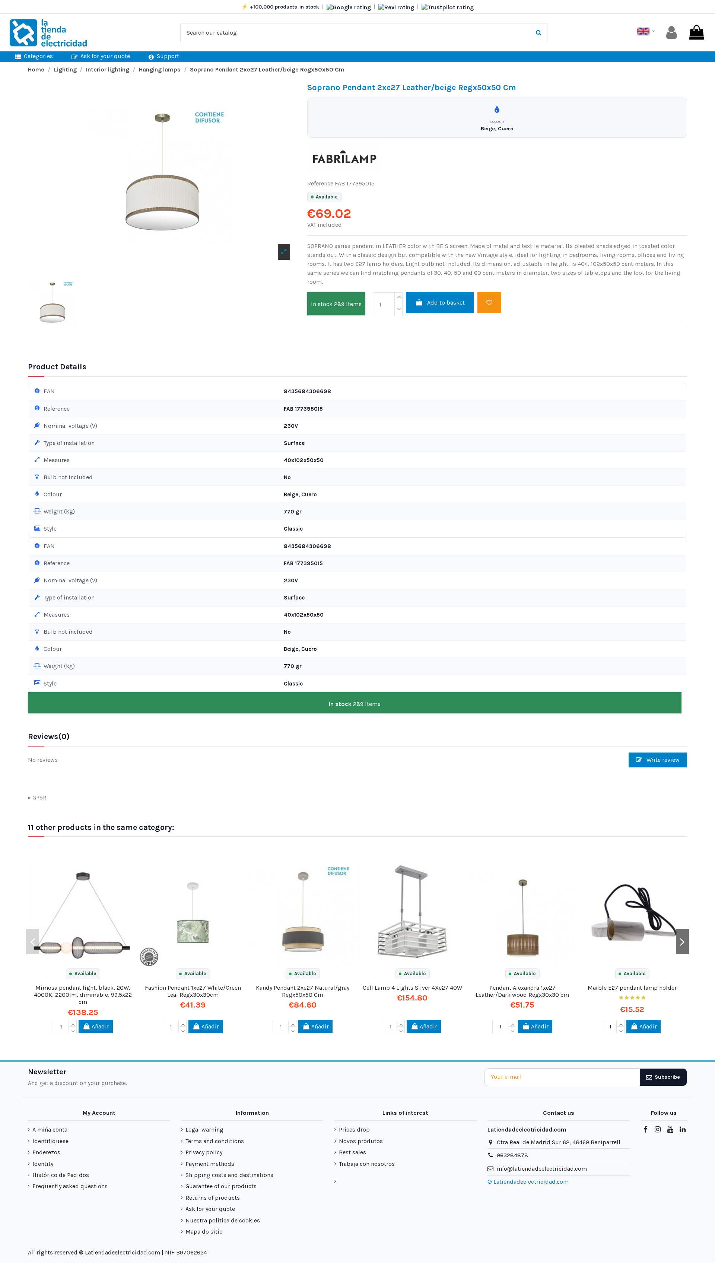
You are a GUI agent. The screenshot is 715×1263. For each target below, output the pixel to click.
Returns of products (212, 1197)
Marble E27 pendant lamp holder (632, 987)
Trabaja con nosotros (367, 1163)
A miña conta (49, 1129)
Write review (662, 759)
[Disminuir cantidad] (398, 310)
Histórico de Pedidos (60, 1174)
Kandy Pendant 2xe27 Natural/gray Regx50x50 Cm (302, 991)
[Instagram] (657, 1130)
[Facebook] (645, 1130)
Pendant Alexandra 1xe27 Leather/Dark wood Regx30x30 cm (522, 991)
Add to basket (446, 302)
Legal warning (204, 1129)
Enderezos (46, 1152)
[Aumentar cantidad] (398, 298)
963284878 (512, 1155)
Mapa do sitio (204, 1231)
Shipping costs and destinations (229, 1174)
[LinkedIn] (682, 1130)
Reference (320, 183)
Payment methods (209, 1163)
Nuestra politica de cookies (222, 1220)
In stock (322, 304)
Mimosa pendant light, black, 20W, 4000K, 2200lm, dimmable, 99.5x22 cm (83, 994)
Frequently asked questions (70, 1186)
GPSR (39, 797)
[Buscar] (538, 32)
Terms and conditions (214, 1141)
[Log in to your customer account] (671, 32)
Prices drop (354, 1129)
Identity (42, 1163)
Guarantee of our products (221, 1186)
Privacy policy (203, 1152)
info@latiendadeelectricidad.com (542, 1168)
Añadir (100, 1026)
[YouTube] (669, 1130)
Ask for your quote (210, 1208)
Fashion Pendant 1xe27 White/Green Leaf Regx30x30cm (193, 991)
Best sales (352, 1152)
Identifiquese (50, 1141)
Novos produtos (361, 1141)
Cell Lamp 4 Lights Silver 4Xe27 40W (412, 987)
